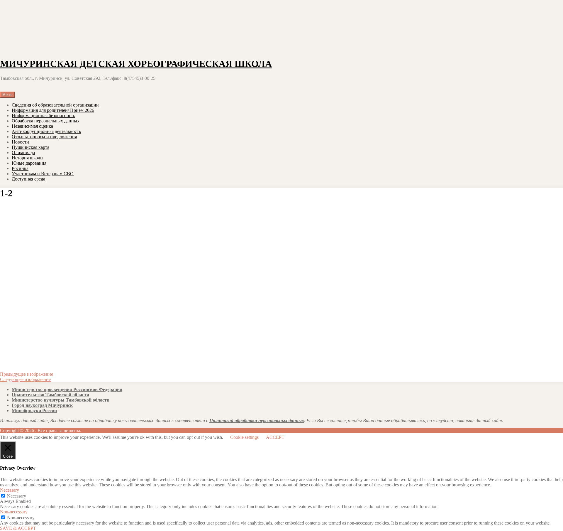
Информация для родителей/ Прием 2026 (53, 110)
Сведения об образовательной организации (55, 104)
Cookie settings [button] (244, 437)
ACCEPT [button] (275, 437)
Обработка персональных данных (45, 120)
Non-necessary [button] (14, 511)
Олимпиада (23, 152)
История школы (27, 157)
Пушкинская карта (30, 147)
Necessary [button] (9, 490)
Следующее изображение (25, 379)
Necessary (16, 495)
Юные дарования (29, 163)
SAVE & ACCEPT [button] (18, 528)
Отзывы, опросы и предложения (44, 136)
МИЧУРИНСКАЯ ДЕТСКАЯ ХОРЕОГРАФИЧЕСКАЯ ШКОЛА (136, 63)
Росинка (20, 168)
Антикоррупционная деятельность (46, 131)
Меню (7, 94)
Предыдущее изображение (26, 374)
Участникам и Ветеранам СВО (43, 173)
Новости (20, 141)
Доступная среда (28, 178)
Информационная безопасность (43, 115)
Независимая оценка (32, 126)
